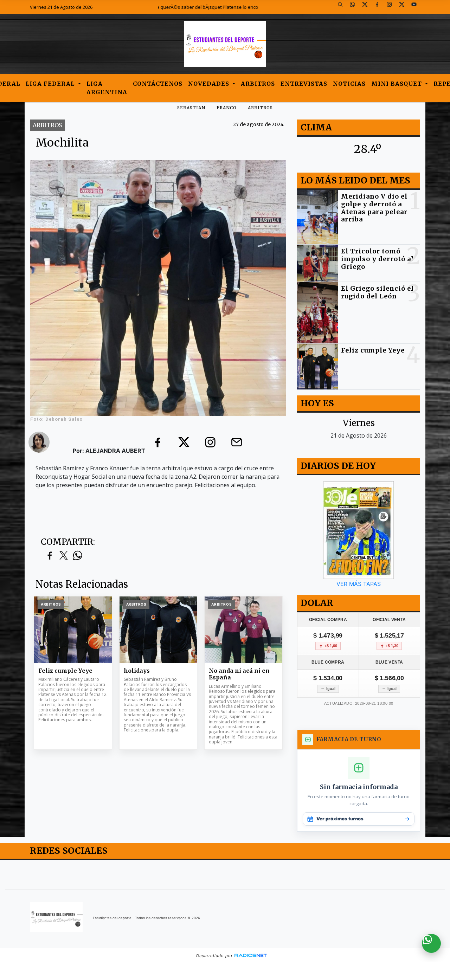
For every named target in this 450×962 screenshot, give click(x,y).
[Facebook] (380, 7)
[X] (367, 7)
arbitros (260, 107)
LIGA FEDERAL (51, 83)
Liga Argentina (106, 88)
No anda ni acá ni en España (239, 674)
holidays (137, 670)
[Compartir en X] (63, 556)
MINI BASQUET (397, 83)
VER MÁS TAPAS (358, 583)
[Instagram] (392, 7)
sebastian (191, 107)
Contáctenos (157, 83)
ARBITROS (258, 83)
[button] (343, 7)
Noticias (349, 83)
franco (227, 107)
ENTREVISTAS (304, 83)
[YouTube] (417, 7)
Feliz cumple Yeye (65, 670)
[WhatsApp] (355, 7)
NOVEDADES (209, 83)
